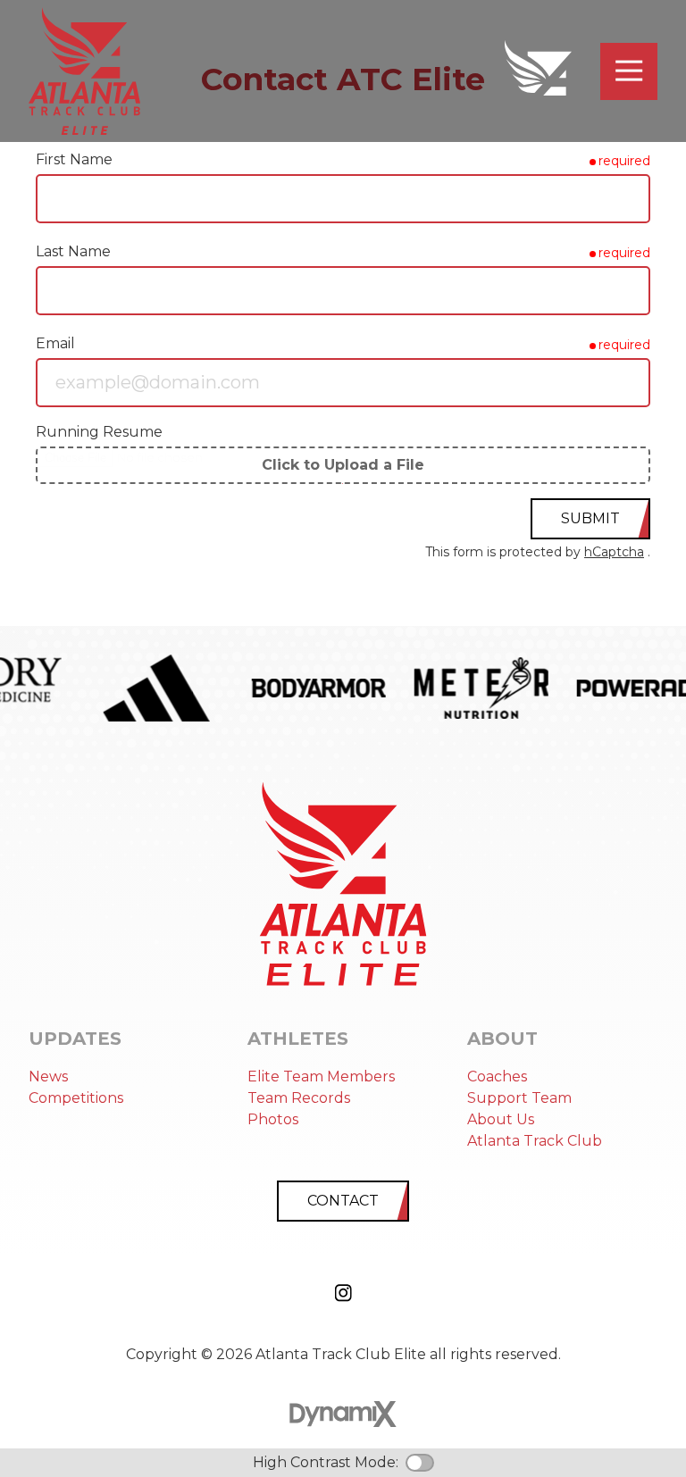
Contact (343, 1200)
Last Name (73, 251)
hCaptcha (614, 552)
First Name (74, 159)
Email (55, 343)
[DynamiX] (343, 1414)
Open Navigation (628, 71)
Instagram (343, 1293)
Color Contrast (420, 1463)
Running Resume (99, 431)
